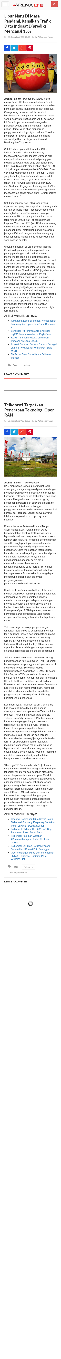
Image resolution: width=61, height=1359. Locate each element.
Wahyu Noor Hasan (45, 37)
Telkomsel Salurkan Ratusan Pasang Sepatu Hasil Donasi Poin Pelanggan (30, 847)
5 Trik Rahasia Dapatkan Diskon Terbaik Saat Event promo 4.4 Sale (32, 1350)
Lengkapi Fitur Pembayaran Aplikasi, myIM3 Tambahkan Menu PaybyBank (31, 332)
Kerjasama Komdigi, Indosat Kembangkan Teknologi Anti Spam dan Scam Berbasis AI (33, 324)
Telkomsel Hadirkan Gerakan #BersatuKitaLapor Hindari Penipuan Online (30, 839)
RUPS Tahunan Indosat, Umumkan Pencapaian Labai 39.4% (30, 339)
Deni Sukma (42, 928)
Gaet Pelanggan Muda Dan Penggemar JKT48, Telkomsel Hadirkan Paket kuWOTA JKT (32, 856)
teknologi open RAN (18, 872)
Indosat (27, 365)
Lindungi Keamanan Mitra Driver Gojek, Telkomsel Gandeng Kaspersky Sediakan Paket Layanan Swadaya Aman (33, 822)
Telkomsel (28, 867)
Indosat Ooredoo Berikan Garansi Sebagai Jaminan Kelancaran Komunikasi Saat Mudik (34, 347)
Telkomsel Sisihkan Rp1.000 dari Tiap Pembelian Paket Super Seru (31, 830)
